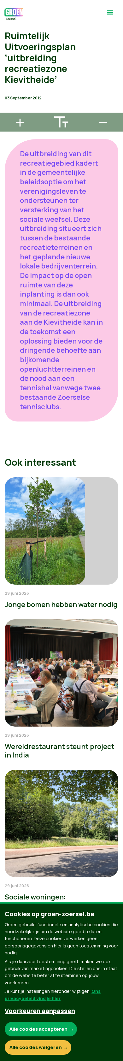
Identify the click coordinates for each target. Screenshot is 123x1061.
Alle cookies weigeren (35, 1047)
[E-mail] (9, 109)
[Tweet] (9, 91)
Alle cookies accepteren (38, 1029)
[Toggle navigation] (110, 15)
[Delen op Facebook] (9, 73)
